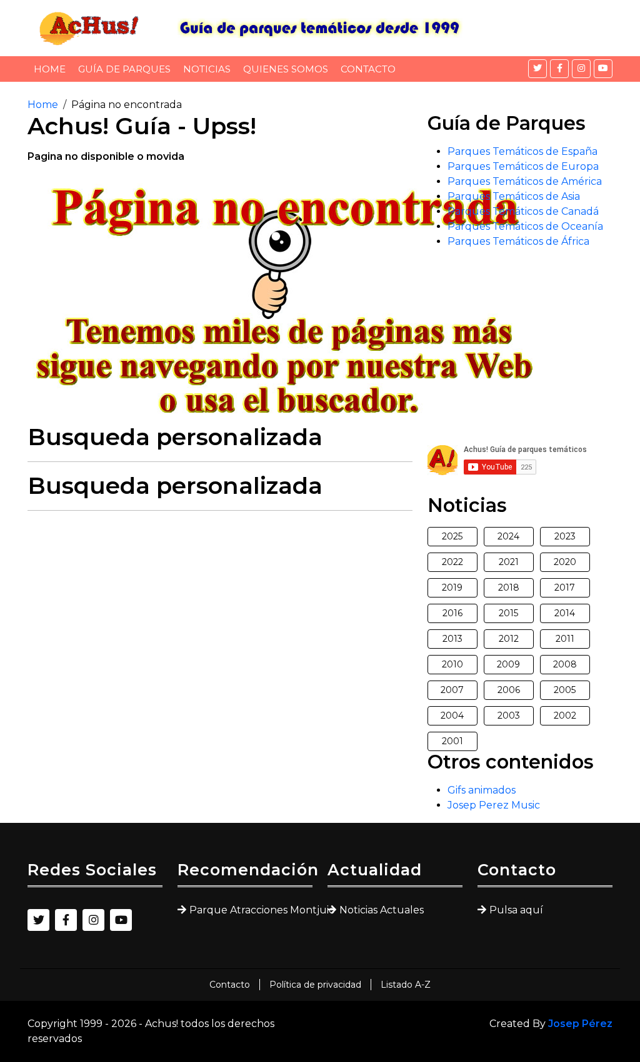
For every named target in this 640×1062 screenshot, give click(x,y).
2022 (452, 562)
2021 (509, 562)
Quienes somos (285, 69)
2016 (452, 613)
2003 (509, 715)
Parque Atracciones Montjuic (250, 910)
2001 (452, 741)
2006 (509, 690)
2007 (452, 690)
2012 (509, 638)
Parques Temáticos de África (518, 241)
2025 (452, 536)
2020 (565, 562)
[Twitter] (537, 68)
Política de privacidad (315, 984)
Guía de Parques (124, 69)
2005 (565, 690)
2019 (452, 587)
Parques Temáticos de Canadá (523, 211)
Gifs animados (482, 790)
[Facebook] (559, 68)
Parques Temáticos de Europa (523, 166)
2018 (508, 587)
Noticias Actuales (381, 910)
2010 (452, 664)
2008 (565, 664)
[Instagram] (581, 68)
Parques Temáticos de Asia (514, 196)
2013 (452, 638)
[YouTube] (603, 68)
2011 (565, 638)
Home (50, 69)
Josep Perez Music (494, 805)
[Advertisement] (220, 608)
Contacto (368, 69)
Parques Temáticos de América (525, 181)
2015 (508, 613)
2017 (564, 587)
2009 (508, 664)
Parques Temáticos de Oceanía (525, 226)
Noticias (207, 69)
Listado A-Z (406, 984)
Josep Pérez (580, 1024)
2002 (565, 715)
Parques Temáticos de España (523, 151)
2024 (508, 536)
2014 (564, 613)
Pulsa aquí (516, 910)
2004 (452, 715)
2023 (565, 536)
